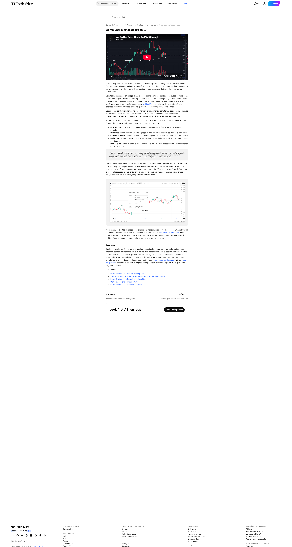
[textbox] (148, 17)
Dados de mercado (129, 534)
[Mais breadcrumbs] (123, 25)
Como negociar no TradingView (124, 282)
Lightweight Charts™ (253, 534)
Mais (185, 4)
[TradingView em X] (13, 535)
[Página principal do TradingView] (22, 3)
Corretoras (172, 4)
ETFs (64, 538)
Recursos (125, 529)
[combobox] (147, 17)
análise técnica (149, 104)
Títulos (65, 541)
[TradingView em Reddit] (45, 535)
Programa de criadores (196, 536)
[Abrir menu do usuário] (264, 3)
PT (258, 4)
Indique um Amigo (194, 534)
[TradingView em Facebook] (17, 535)
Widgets (249, 529)
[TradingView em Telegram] (35, 535)
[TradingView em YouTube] (22, 535)
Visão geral (126, 543)
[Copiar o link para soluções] (145, 30)
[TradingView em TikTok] (40, 535)
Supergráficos (68, 529)
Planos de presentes (129, 536)
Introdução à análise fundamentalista (126, 284)
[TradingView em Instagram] (26, 535)
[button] (132, 3)
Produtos (126, 4)
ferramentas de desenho (163, 260)
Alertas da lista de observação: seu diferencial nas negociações (138, 276)
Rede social (192, 529)
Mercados (157, 4)
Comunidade (141, 4)
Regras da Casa (193, 539)
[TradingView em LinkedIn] (31, 535)
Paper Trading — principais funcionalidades (129, 279)
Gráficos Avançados (253, 536)
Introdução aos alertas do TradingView (127, 273)
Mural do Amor (193, 531)
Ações (65, 536)
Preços (124, 531)
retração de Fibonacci (169, 232)
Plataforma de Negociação (256, 539)
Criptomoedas (68, 543)
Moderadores (193, 541)
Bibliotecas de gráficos (254, 531)
